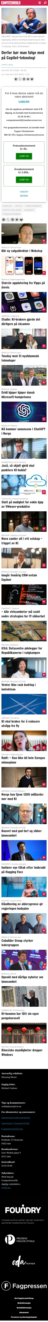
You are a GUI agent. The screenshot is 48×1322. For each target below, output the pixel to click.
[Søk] (45, 3)
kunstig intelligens (12, 210)
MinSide (24, 195)
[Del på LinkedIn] (24, 79)
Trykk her (6, 1187)
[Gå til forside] (17, 3)
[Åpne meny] (39, 3)
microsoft (29, 210)
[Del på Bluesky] (32, 79)
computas (7, 206)
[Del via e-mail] (28, 79)
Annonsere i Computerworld (15, 1123)
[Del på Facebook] (16, 79)
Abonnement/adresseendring (15, 1117)
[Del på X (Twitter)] (20, 79)
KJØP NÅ (24, 156)
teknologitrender (11, 214)
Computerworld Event (12, 1128)
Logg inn (24, 101)
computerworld (33, 206)
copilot (18, 206)
